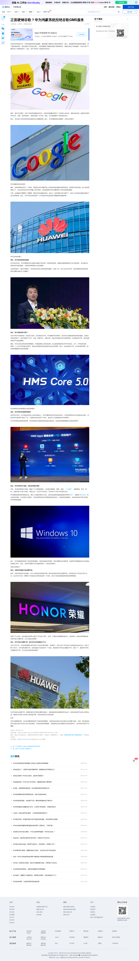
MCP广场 (47, 12)
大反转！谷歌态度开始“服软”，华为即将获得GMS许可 (30, 813)
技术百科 (11, 920)
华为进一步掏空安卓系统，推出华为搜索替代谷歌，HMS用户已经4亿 (35, 863)
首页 (3, 12)
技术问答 (11, 909)
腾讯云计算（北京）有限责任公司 (58, 957)
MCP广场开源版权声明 (96, 917)
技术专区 (11, 922)
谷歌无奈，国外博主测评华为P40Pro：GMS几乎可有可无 (31, 838)
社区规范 (92, 906)
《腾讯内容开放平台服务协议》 (73, 735)
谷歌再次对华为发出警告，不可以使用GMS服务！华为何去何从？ (34, 832)
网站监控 (29, 945)
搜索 (118, 11)
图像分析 (100, 937)
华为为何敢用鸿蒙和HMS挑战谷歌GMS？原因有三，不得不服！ (33, 825)
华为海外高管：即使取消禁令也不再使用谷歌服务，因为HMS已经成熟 (35, 819)
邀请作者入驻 (40, 909)
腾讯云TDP (66, 914)
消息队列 (71, 931)
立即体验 (81, 34)
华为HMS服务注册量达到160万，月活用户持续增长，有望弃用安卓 (34, 807)
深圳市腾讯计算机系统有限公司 (49, 955)
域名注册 (29, 931)
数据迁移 (43, 945)
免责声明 (92, 909)
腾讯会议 (43, 937)
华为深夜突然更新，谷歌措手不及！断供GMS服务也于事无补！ (33, 800)
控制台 (118, 7)
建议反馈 (111, 7)
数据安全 (29, 943)
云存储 (28, 933)
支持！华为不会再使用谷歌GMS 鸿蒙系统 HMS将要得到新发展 (33, 857)
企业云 (57, 937)
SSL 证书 (29, 939)
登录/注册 (131, 7)
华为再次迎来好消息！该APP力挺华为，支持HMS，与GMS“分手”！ (34, 844)
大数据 (99, 943)
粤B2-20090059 (74, 955)
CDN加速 (71, 937)
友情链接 (92, 914)
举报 (88, 24)
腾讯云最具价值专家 (68, 906)
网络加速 (86, 931)
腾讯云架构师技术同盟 (69, 909)
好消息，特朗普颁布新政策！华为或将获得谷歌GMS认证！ (32, 788)
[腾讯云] (6, 7)
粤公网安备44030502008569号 (89, 955)
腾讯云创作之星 (67, 912)
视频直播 (43, 933)
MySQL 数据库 (116, 937)
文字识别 (71, 943)
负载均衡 (43, 943)
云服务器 (43, 931)
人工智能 (68, 489)
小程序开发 (115, 943)
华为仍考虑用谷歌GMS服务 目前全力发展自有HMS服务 (30, 763)
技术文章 (11, 906)
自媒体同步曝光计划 (41, 906)
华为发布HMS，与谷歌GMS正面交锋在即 (26, 881)
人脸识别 (29, 937)
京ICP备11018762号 (84, 957)
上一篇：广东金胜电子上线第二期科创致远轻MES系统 (25, 746)
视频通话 (86, 937)
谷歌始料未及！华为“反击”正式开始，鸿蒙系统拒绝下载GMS (32, 782)
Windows (83, 495)
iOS (71, 495)
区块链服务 (58, 931)
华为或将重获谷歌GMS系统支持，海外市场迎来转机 (29, 794)
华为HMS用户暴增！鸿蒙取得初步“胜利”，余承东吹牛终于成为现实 (34, 850)
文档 (105, 7)
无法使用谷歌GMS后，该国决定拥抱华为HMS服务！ (30, 869)
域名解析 (114, 931)
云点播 (85, 943)
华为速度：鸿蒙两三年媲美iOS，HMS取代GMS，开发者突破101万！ (35, 875)
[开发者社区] (17, 7)
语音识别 (43, 939)
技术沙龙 (11, 912)
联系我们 (92, 912)
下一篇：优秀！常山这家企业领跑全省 (20, 748)
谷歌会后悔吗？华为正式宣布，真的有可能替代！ (28, 776)
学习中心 (11, 917)
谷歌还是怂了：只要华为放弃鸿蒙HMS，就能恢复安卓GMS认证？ (34, 769)
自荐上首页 (39, 912)
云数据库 (100, 931)
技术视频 (11, 914)
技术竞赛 (38, 914)
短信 (56, 943)
